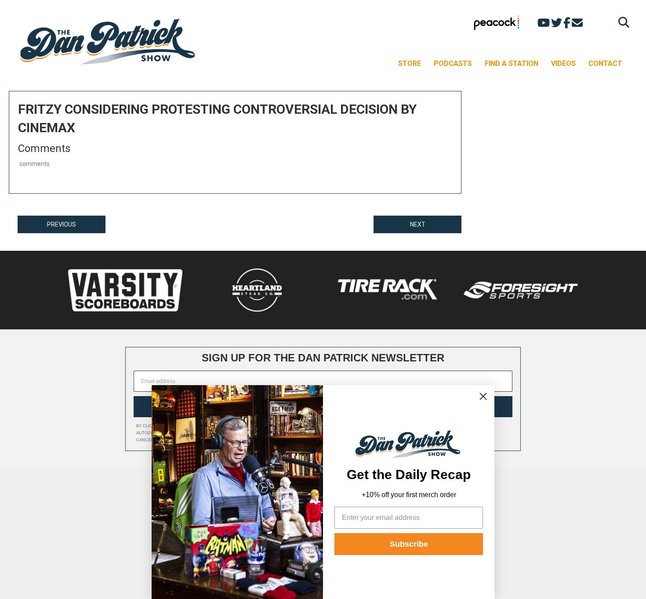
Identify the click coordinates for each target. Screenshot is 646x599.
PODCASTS (453, 63)
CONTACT (605, 63)
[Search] (621, 22)
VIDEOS (563, 63)
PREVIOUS (61, 224)
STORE (409, 63)
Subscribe (409, 544)
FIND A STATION (511, 63)
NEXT (417, 224)
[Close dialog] (483, 396)
